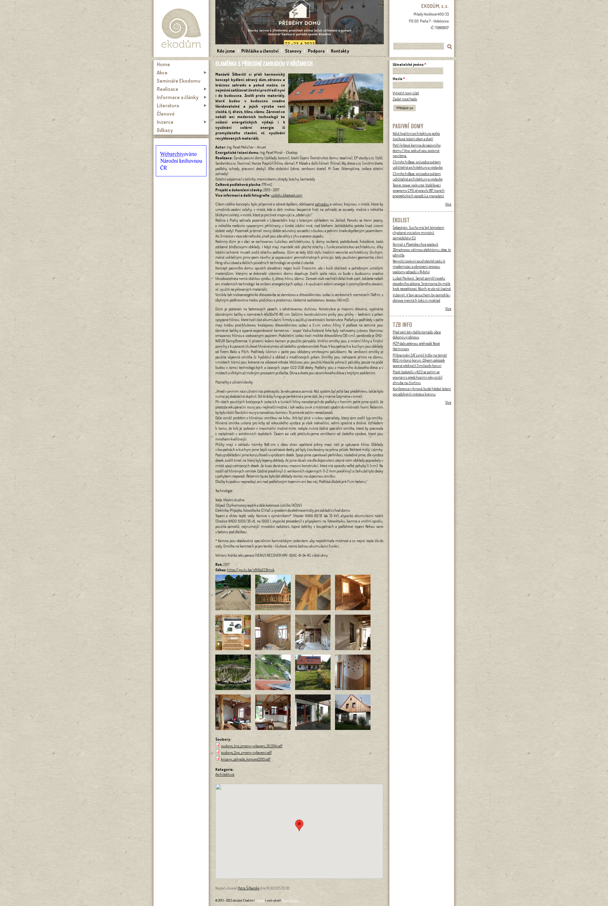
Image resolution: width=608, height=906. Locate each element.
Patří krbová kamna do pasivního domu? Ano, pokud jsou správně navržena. (416, 150)
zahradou (322, 204)
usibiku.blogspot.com (286, 195)
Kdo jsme (226, 51)
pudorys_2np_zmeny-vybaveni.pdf (246, 752)
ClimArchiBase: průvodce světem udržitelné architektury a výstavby (418, 165)
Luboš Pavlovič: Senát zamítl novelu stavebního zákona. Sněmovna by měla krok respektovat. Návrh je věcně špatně (422, 283)
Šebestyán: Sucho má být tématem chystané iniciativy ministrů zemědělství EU (418, 233)
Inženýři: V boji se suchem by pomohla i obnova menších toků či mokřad (421, 298)
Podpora (316, 51)
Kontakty (340, 51)
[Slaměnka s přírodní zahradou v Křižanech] (335, 141)
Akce (162, 72)
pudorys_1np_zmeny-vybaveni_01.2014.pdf (251, 746)
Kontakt (259, 900)
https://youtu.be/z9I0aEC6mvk (251, 569)
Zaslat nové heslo (405, 99)
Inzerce (165, 122)
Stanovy (293, 51)
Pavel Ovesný (290, 900)
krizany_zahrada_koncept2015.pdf (245, 759)
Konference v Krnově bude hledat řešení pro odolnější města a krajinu (422, 391)
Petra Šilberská (248, 888)
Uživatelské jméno (409, 64)
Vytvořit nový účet (406, 93)
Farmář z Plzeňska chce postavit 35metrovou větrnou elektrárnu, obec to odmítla (422, 249)
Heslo (399, 78)
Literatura (168, 105)
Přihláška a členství (260, 51)
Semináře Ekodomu (178, 81)
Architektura (224, 774)
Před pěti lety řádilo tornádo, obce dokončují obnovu (417, 335)
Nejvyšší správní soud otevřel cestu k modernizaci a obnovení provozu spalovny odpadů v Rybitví (419, 266)
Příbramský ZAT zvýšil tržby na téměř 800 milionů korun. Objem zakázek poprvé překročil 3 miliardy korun (420, 360)
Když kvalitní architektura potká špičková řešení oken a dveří (416, 136)
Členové (166, 114)
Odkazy (165, 130)
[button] (299, 825)
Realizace (167, 89)
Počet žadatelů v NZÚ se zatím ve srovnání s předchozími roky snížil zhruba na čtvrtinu (417, 377)
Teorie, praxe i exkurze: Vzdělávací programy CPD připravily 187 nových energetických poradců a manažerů (419, 190)
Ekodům (181, 28)
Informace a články (178, 97)
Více (448, 204)
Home (163, 64)
